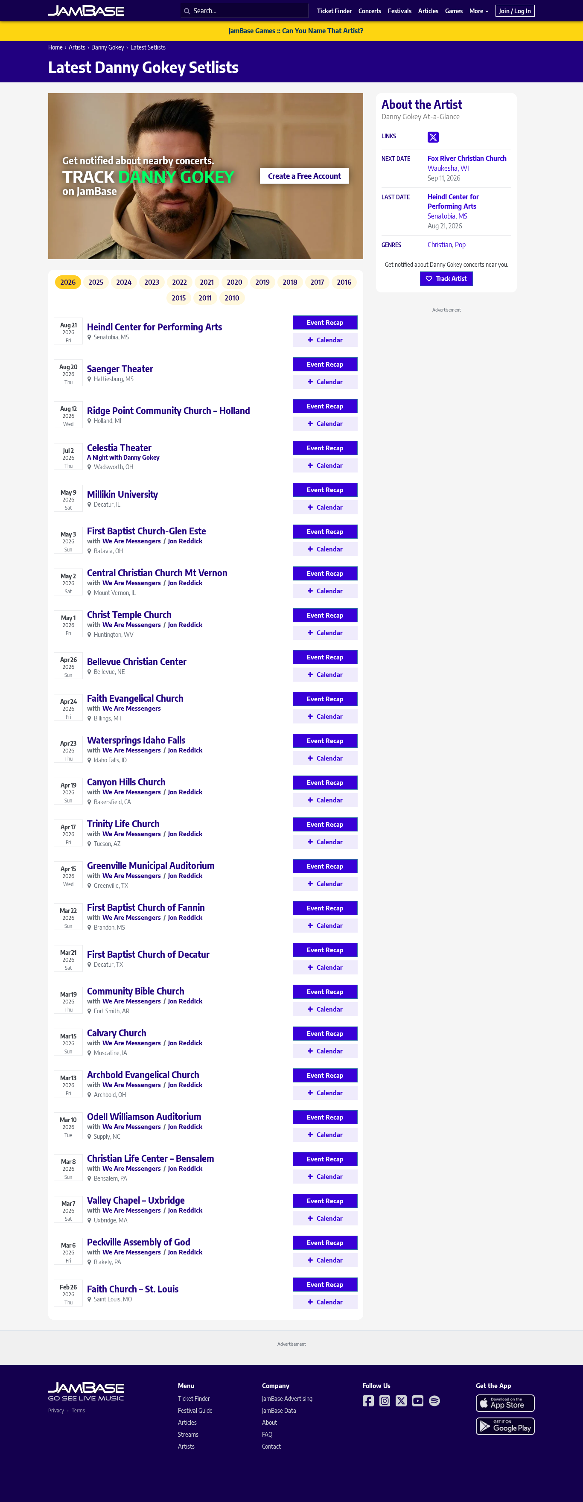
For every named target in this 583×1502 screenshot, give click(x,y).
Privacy (56, 1410)
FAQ (267, 1434)
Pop (460, 244)
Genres (391, 245)
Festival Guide (195, 1410)
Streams (188, 1434)
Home (55, 47)
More (476, 11)
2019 (263, 282)
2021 (207, 282)
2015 (179, 298)
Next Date (396, 159)
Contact (271, 1446)
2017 (317, 282)
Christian (440, 244)
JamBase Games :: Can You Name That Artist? (296, 30)
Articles (187, 1422)
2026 (68, 282)
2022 (179, 282)
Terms (78, 1410)
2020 (234, 282)
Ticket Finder (194, 1398)
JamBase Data (279, 1410)
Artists (77, 47)
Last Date (396, 197)
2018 (290, 282)
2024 (124, 282)
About (269, 1422)
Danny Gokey (107, 47)
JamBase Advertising (287, 1398)
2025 (96, 282)
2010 (232, 298)
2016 (344, 282)
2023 (152, 282)
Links (389, 136)
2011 (205, 298)
